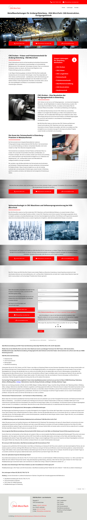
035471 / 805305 (42, 505)
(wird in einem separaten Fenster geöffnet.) (57, 312)
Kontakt (25, 516)
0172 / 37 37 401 (41, 509)
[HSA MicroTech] (14, 6)
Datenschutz (37, 516)
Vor (83, 489)
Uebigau (18, 382)
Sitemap (44, 516)
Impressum (31, 516)
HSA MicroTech (18, 516)
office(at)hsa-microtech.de (44, 511)
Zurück (79, 489)
